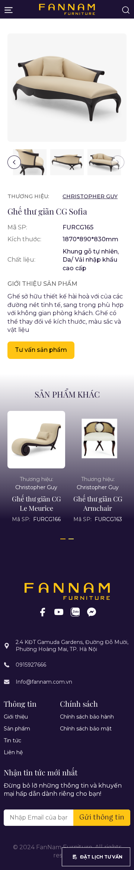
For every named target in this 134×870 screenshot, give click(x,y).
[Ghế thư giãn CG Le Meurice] (54, 439)
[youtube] (58, 611)
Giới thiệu (16, 716)
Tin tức (12, 740)
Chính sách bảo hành (87, 716)
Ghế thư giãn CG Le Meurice (53, 503)
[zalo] (75, 611)
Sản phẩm (17, 728)
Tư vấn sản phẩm (41, 349)
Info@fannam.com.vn (44, 681)
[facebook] (42, 611)
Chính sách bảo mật (86, 728)
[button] (14, 162)
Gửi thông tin (101, 817)
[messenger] (91, 611)
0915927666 (31, 664)
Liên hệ (13, 752)
